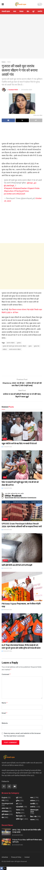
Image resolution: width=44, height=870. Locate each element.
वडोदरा (5, 349)
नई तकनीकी (19, 807)
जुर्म (33, 11)
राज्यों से (40, 11)
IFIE (3, 800)
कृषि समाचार (5, 814)
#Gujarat (30, 188)
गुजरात (19, 343)
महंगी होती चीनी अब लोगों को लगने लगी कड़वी (17, 565)
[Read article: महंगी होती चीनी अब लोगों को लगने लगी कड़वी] (22, 547)
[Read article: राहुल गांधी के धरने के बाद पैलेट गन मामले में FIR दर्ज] (22, 426)
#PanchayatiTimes (21, 191)
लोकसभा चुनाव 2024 (34, 811)
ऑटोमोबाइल (5, 811)
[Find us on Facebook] (4, 786)
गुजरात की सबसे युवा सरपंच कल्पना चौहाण (14, 346)
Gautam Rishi (13, 89)
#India (36, 188)
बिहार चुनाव (19, 816)
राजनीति (32, 804)
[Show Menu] (3, 4)
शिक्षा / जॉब (33, 816)
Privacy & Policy (16, 857)
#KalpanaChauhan (20, 188)
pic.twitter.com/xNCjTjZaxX (14, 194)
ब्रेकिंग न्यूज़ (19, 819)
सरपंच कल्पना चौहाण (15, 349)
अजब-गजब (5, 808)
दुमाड (30, 346)
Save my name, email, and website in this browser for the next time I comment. (22, 734)
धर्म (17, 804)
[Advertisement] (22, 36)
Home (3, 62)
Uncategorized (7, 803)
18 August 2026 (7, 609)
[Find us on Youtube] (15, 786)
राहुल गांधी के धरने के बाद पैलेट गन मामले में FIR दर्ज (19, 443)
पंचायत (21, 11)
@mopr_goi (31, 183)
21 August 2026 (7, 446)
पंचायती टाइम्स (6, 11)
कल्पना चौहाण (10, 343)
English (4, 797)
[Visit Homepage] (20, 4)
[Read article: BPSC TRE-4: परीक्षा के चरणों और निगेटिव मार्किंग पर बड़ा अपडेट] (6, 832)
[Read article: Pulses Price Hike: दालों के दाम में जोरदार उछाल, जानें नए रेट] (6, 842)
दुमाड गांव (36, 346)
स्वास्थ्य (32, 819)
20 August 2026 (7, 529)
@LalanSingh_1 (10, 186)
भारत (14, 11)
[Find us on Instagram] (9, 786)
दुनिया (17, 801)
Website (5, 723)
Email (4, 713)
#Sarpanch (8, 188)
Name (5, 703)
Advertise (5, 857)
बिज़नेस (5, 560)
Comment (6, 674)
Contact (27, 857)
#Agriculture (9, 191)
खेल (28, 11)
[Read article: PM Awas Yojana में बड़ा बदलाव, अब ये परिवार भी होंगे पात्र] (22, 586)
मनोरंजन (32, 801)
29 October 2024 (26, 89)
